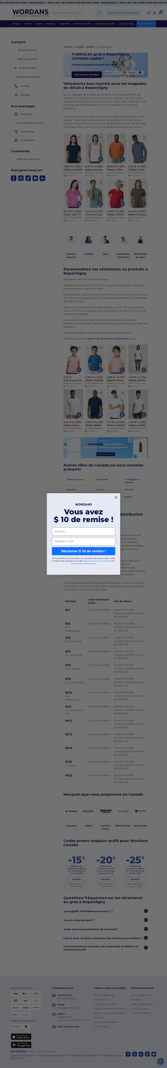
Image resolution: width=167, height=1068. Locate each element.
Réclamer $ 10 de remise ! (83, 551)
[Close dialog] (116, 497)
